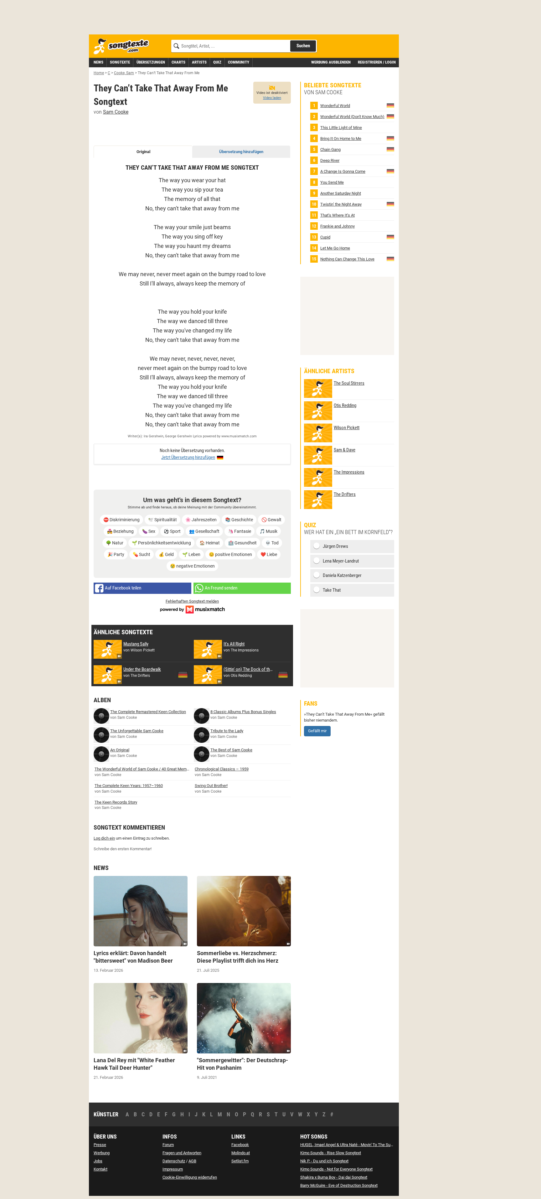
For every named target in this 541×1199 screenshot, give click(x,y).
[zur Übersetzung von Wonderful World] (390, 105)
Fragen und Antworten (181, 1152)
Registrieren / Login (377, 62)
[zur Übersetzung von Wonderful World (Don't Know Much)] (390, 116)
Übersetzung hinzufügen (241, 151)
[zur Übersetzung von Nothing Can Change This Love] (390, 258)
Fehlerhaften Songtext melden (192, 601)
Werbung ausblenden (331, 62)
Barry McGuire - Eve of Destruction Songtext (339, 1185)
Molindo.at (240, 1152)
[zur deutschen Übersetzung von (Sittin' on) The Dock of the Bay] (283, 674)
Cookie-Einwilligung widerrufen (189, 1177)
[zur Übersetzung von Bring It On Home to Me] (390, 138)
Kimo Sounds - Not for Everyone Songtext (336, 1169)
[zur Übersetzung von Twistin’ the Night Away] (390, 204)
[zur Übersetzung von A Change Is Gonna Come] (390, 171)
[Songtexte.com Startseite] (123, 46)
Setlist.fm (240, 1161)
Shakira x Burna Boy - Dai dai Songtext (333, 1177)
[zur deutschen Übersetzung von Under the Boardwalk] (183, 674)
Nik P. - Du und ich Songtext (324, 1161)
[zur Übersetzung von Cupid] (390, 236)
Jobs (98, 1161)
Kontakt (100, 1169)
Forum (168, 1144)
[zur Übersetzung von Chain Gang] (390, 149)
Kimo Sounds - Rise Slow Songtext (330, 1152)
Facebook (240, 1144)
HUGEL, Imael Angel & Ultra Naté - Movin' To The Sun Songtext (354, 1144)
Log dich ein (104, 838)
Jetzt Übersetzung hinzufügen (188, 457)
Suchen (303, 46)
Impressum (172, 1169)
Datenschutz (173, 1161)
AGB (192, 1161)
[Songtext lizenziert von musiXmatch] (192, 609)
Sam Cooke (115, 112)
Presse (100, 1144)
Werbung (102, 1152)
